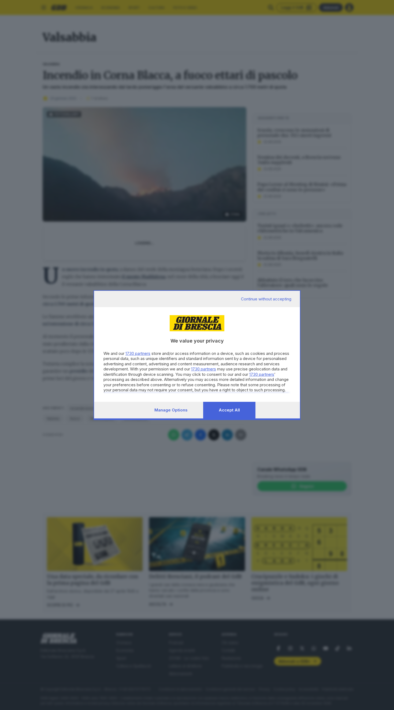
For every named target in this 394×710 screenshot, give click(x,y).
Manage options (171, 410)
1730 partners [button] (137, 353)
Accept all (229, 410)
